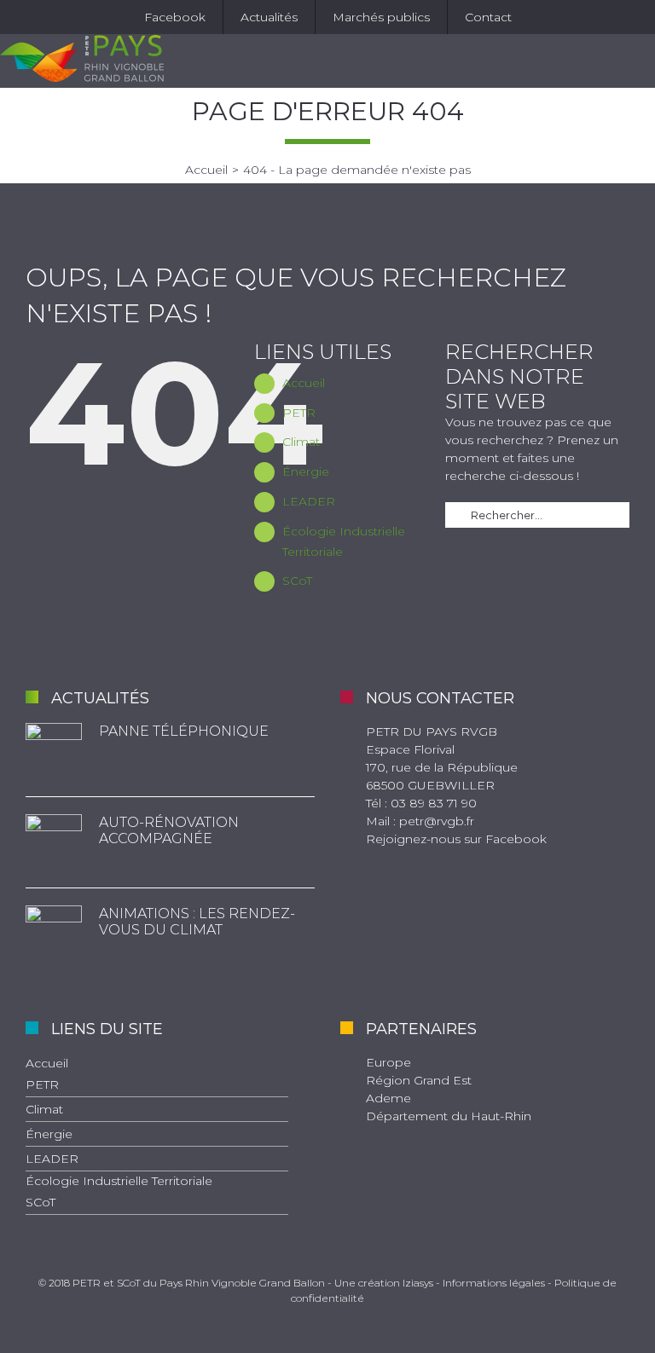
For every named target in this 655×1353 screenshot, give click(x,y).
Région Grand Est (419, 1080)
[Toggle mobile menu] (639, 61)
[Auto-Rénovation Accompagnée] (54, 842)
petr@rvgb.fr (436, 821)
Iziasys (418, 1282)
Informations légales (494, 1282)
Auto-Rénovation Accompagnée (169, 830)
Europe (388, 1062)
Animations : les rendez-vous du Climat (197, 921)
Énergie (305, 471)
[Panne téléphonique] (54, 751)
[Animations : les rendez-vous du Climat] (54, 933)
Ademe (388, 1098)
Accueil (303, 382)
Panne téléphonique (184, 731)
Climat (301, 441)
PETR (299, 412)
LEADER (308, 501)
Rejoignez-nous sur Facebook (456, 839)
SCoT (297, 580)
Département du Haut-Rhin (448, 1116)
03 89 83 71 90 (434, 803)
